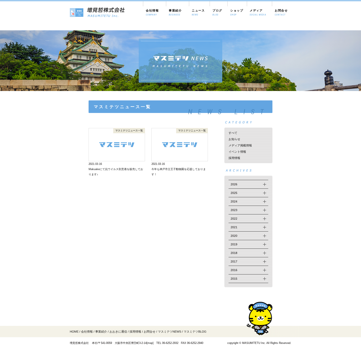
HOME (74, 331)
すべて (233, 133)
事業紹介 (101, 331)
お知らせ (234, 139)
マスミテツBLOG (195, 331)
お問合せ (149, 331)
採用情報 (234, 158)
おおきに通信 (118, 331)
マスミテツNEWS (169, 331)
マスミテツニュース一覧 (129, 130)
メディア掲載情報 (240, 145)
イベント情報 (237, 151)
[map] (150, 343)
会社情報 (87, 331)
